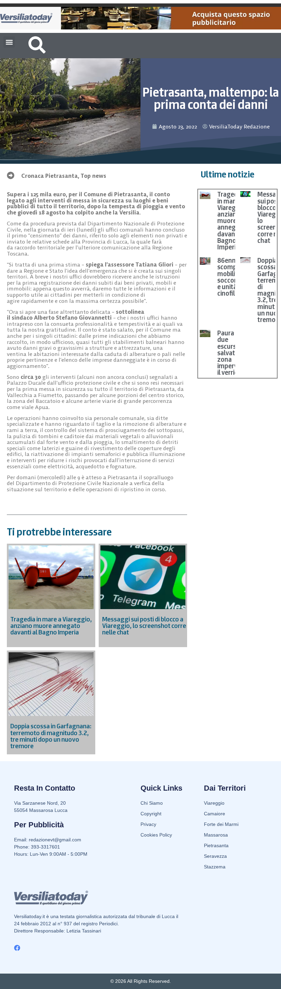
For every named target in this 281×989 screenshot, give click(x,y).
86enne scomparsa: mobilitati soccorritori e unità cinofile (234, 277)
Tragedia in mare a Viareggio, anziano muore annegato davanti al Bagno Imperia (232, 220)
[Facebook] (17, 948)
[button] (9, 42)
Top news (93, 175)
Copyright (150, 813)
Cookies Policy (156, 835)
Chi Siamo (151, 803)
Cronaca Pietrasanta (49, 175)
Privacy (148, 824)
